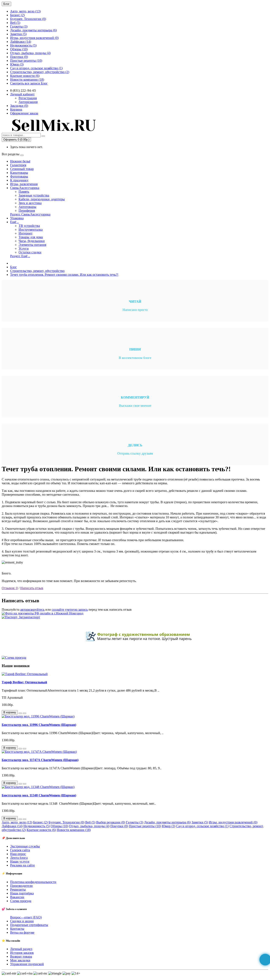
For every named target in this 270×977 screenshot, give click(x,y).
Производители (21, 885)
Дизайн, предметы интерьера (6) (33, 30)
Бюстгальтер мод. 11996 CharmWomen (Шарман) (39, 725)
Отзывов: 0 (10, 588)
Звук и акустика (30, 203)
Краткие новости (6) (24, 76)
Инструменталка (31, 229)
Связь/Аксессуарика (24, 188)
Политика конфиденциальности (33, 882)
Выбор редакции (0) (110, 822)
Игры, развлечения (24, 184)
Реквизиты (18, 889)
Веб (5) (15, 22)
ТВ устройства (29, 226)
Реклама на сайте (22, 865)
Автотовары (27, 207)
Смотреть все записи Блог (29, 83)
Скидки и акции (22, 921)
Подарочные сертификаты (29, 925)
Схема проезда (20, 901)
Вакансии (17, 897)
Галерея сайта (20, 850)
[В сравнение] (24, 713)
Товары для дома (31, 237)
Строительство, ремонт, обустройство (37, 271)
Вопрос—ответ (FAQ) (26, 917)
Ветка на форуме (22, 932)
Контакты (17, 928)
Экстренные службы (25, 846)
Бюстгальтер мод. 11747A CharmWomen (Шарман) (40, 760)
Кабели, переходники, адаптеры (42, 199)
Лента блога (19, 857)
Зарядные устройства (34, 195)
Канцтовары (19, 172)
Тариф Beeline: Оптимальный (24, 682)
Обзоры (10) (19, 49)
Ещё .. (14, 222)
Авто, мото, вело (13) (25, 11)
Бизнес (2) (17, 15)
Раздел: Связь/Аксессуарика (30, 214)
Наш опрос (18, 854)
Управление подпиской (27, 964)
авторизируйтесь (32, 609)
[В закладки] (20, 713)
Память (24, 191)
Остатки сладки (30, 252)
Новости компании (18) (27, 79)
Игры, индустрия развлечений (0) (34, 38)
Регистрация (28, 98)
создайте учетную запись (70, 609)
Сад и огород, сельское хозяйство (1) (36, 68)
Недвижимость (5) (23, 45)
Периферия (27, 210)
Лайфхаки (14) (20, 41)
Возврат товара (21, 956)
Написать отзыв (31, 588)
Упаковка (17, 218)
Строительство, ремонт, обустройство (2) (39, 72)
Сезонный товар (22, 169)
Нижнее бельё (20, 161)
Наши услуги (19, 861)
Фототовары (19, 176)
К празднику (19, 180)
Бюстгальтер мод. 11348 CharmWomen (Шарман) (39, 795)
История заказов (22, 952)
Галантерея (18, 165)
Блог (13, 267)
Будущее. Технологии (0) (28, 19)
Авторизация (28, 102)
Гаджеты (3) (18, 26)
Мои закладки (20, 960)
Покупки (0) (19, 57)
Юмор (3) (17, 64)
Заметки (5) (18, 34)
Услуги (24, 248)
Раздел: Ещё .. (20, 256)
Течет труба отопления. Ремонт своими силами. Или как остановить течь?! (64, 274)
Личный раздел (21, 949)
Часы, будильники (32, 241)
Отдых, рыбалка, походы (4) (30, 53)
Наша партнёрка (22, 893)
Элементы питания (32, 244)
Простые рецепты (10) (26, 60)
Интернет (25, 233)
